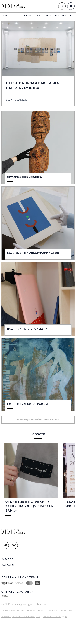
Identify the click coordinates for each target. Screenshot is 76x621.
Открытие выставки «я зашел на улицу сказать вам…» (29, 506)
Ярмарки (60, 15)
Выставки (44, 15)
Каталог (7, 15)
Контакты (8, 565)
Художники (24, 15)
